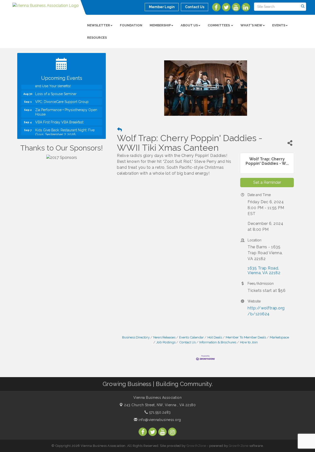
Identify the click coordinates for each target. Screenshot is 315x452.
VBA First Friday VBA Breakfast (59, 121)
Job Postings (165, 342)
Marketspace (279, 337)
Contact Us (187, 342)
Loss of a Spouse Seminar (56, 93)
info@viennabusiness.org (159, 420)
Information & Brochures (217, 342)
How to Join (249, 342)
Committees (219, 25)
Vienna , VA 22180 (160, 405)
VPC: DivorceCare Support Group (62, 100)
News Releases (164, 337)
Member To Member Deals (246, 337)
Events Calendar (191, 337)
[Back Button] (119, 129)
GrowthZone (196, 446)
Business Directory (136, 337)
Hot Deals (214, 337)
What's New (251, 25)
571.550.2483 (159, 412)
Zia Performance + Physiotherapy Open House (66, 111)
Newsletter (98, 25)
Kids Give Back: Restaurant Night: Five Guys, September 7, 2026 (64, 131)
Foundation (131, 25)
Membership (160, 25)
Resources (97, 37)
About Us (189, 25)
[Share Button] (290, 143)
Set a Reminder (267, 182)
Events (278, 25)
